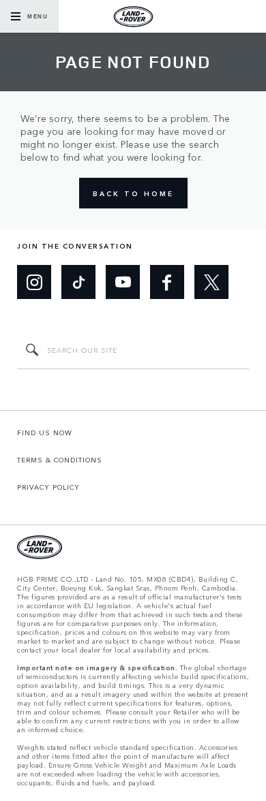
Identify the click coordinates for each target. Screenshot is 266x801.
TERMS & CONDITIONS (59, 460)
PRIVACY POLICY (48, 487)
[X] (211, 282)
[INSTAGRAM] (34, 282)
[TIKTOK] (78, 282)
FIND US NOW (44, 432)
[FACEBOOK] (167, 282)
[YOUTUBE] (123, 282)
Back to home (133, 193)
